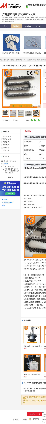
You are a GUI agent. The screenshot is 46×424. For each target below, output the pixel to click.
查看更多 (10, 177)
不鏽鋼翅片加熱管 (30, 391)
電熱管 (12, 60)
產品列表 (6, 60)
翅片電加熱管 (28, 388)
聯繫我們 (25, 419)
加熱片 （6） (7, 147)
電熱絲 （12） (7, 136)
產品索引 (4, 200)
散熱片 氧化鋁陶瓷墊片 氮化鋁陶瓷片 (12, 53)
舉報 (16, 120)
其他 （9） (6, 150)
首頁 (1, 60)
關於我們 (15, 419)
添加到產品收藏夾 (7, 202)
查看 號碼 (5, 164)
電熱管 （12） (7, 139)
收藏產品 (7, 120)
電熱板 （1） (7, 145)
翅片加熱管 (19, 60)
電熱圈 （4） (7, 142)
